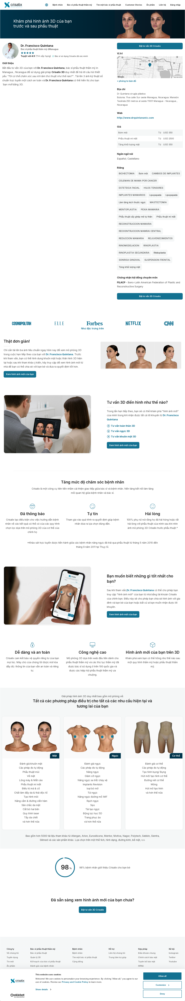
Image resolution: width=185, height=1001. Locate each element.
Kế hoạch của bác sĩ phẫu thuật (45, 961)
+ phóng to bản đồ (126, 81)
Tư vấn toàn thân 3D (123, 425)
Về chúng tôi (13, 953)
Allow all (162, 976)
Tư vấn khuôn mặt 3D (123, 436)
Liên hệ (162, 5)
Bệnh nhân (58, 5)
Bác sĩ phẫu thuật (38, 953)
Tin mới (10, 961)
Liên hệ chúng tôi (117, 953)
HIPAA (141, 966)
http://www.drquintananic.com (135, 117)
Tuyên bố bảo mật (146, 961)
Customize (161, 985)
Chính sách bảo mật (147, 957)
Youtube (173, 961)
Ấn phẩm (150, 5)
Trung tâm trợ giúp (117, 957)
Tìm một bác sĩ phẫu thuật (108, 5)
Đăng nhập (175, 5)
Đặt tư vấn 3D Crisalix (150, 46)
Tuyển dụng (12, 957)
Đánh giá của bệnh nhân (42, 966)
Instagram (173, 953)
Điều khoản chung (146, 953)
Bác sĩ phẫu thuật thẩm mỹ (79, 5)
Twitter (172, 957)
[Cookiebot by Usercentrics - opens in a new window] (17, 996)
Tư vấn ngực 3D (120, 431)
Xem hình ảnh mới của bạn (20, 374)
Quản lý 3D (35, 957)
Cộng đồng (77, 961)
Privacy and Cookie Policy (75, 982)
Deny (162, 994)
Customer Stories (133, 5)
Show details (41, 989)
